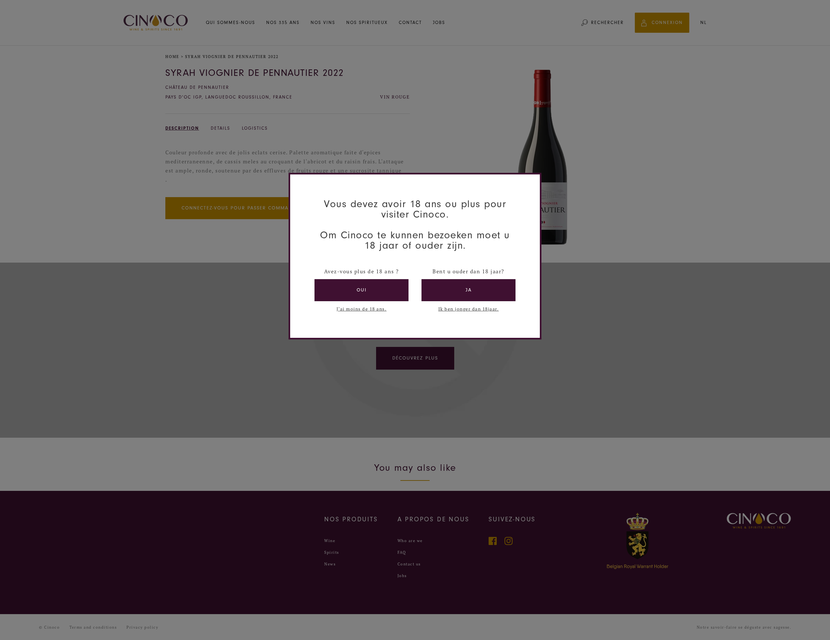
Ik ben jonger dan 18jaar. (468, 309)
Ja (469, 290)
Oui (362, 290)
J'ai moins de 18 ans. (362, 309)
